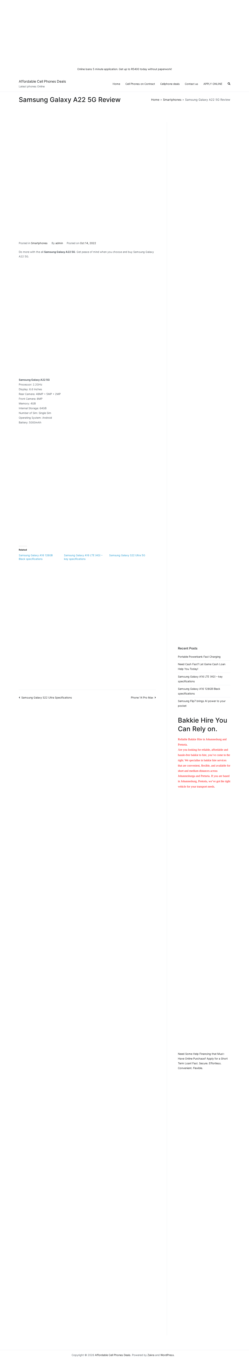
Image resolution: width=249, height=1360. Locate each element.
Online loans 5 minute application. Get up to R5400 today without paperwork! (124, 69)
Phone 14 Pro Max (142, 697)
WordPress (167, 1355)
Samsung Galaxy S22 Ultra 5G (127, 555)
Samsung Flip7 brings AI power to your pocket (201, 703)
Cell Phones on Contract (140, 83)
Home (116, 83)
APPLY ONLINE (212, 83)
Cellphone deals (170, 83)
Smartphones (39, 243)
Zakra (150, 1355)
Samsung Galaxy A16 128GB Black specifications (199, 691)
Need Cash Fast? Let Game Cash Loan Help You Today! (201, 666)
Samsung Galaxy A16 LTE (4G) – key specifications (200, 679)
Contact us (191, 83)
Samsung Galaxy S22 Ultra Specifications (46, 697)
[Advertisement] (124, 31)
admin (59, 243)
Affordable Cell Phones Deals (42, 81)
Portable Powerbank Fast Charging (199, 656)
